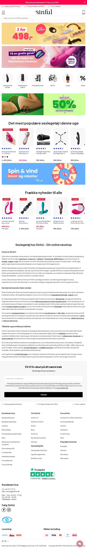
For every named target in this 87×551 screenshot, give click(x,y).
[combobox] (41, 18)
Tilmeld (43, 395)
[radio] (2, 148)
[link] (3, 157)
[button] (85, 2)
